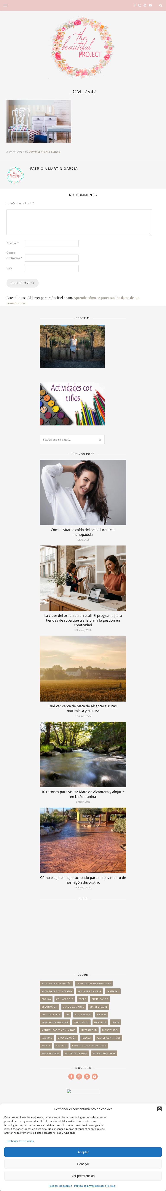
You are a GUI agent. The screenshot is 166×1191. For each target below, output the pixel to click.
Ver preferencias (83, 1176)
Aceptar (83, 1152)
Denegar (83, 1164)
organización (67, 1037)
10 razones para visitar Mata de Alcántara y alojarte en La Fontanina (83, 794)
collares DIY (64, 998)
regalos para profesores (89, 1045)
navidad (47, 1037)
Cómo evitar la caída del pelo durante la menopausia (83, 532)
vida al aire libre (104, 1053)
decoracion (49, 1006)
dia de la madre (73, 1006)
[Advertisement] (83, 935)
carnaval (113, 991)
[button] (159, 1109)
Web (9, 268)
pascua (86, 1037)
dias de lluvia (51, 1014)
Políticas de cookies (60, 1186)
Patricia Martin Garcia (44, 151)
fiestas (101, 1014)
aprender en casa (89, 991)
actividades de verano (57, 991)
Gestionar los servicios (20, 1141)
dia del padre (98, 1006)
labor (115, 1022)
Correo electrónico (14, 255)
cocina (46, 998)
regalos (61, 1045)
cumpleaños (100, 998)
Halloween (81, 1022)
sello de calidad (76, 1053)
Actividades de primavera (94, 983)
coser (82, 998)
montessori (110, 1030)
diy (67, 1014)
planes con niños (108, 1037)
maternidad (89, 1030)
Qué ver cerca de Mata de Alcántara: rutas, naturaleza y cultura (83, 708)
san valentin (50, 1053)
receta (46, 1045)
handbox (100, 1022)
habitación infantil (55, 1022)
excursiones (83, 1014)
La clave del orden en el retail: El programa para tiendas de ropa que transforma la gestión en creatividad (83, 620)
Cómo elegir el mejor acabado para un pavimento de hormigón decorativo (83, 880)
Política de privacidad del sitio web (94, 1186)
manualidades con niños (58, 1030)
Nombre (12, 243)
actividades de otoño (56, 983)
